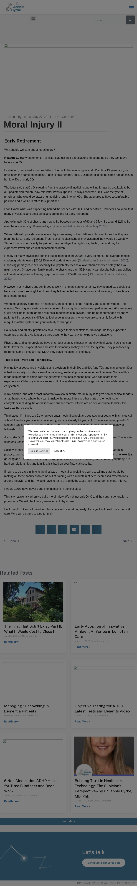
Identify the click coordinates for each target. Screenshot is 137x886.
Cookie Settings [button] (39, 451)
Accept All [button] (59, 451)
